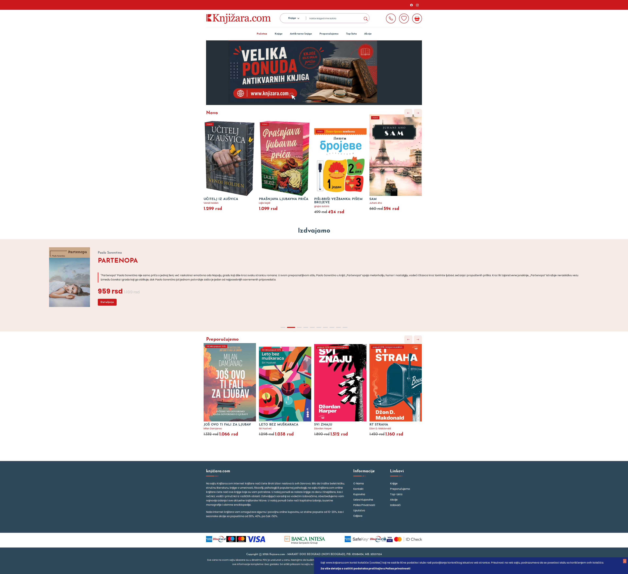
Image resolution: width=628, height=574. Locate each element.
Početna (262, 34)
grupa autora (321, 206)
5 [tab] (312, 327)
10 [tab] (345, 327)
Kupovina (359, 494)
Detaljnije (107, 302)
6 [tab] (318, 327)
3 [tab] (299, 327)
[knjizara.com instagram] (417, 5)
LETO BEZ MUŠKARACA (278, 424)
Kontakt (358, 489)
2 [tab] (317, 100)
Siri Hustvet (265, 428)
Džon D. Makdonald (380, 428)
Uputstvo (359, 510)
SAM (373, 199)
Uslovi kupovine (363, 500)
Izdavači (395, 505)
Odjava (357, 516)
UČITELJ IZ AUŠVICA (221, 199)
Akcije (368, 34)
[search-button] (365, 18)
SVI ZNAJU (323, 424)
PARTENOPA (118, 261)
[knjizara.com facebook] (411, 5)
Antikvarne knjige (301, 34)
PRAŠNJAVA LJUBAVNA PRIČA (283, 199)
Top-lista (351, 34)
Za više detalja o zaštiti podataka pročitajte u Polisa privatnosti (365, 568)
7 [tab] (325, 327)
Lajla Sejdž (264, 203)
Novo (212, 113)
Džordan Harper (323, 428)
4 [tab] (305, 327)
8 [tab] (332, 327)
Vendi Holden (211, 203)
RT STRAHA (378, 424)
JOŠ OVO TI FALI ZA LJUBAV (227, 424)
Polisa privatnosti (364, 505)
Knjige (278, 34)
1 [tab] (309, 100)
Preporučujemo (329, 34)
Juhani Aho (375, 203)
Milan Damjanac (213, 428)
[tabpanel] (314, 72)
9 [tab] (338, 327)
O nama (358, 483)
